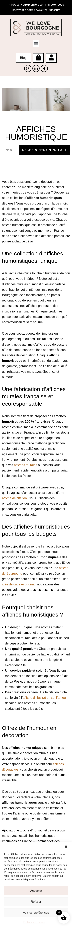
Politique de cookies (34, 922)
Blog (23, 57)
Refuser (36, 901)
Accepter (36, 890)
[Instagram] (27, 68)
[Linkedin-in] (36, 68)
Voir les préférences (36, 912)
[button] (66, 847)
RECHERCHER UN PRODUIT (44, 150)
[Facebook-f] (44, 68)
